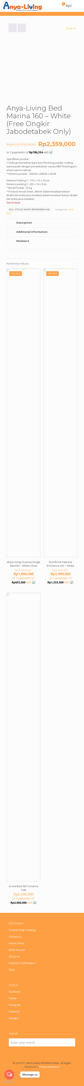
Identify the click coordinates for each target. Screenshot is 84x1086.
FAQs (12, 969)
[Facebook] (42, 1072)
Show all (71, 28)
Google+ (14, 1018)
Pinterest (14, 1011)
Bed (71, 209)
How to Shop (16, 943)
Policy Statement (49, 1066)
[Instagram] (47, 1072)
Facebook (14, 991)
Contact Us (15, 936)
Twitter (13, 998)
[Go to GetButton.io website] (9, 1082)
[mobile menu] (78, 6)
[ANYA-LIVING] (22, 6)
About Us (14, 956)
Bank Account (17, 950)
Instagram (15, 1005)
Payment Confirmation (22, 963)
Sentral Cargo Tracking (22, 930)
